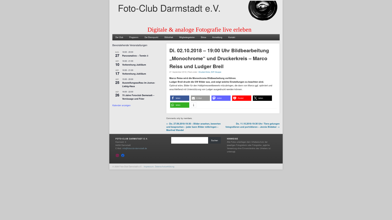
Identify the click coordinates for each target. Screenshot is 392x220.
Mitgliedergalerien (187, 37)
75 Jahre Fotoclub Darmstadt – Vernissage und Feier (138, 97)
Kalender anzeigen (121, 105)
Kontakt (231, 37)
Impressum (149, 166)
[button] (179, 98)
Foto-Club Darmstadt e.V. (169, 7)
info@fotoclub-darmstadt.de (134, 148)
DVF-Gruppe (216, 72)
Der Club (119, 37)
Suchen (214, 140)
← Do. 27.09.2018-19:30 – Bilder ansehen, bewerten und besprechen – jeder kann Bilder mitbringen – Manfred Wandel (193, 127)
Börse (203, 37)
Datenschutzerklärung (164, 166)
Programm (133, 37)
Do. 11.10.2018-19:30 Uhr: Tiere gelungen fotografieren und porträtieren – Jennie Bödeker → (253, 125)
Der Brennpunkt (151, 37)
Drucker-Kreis (204, 72)
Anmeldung (217, 37)
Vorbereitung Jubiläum (134, 64)
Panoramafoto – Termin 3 (135, 55)
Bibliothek (168, 37)
